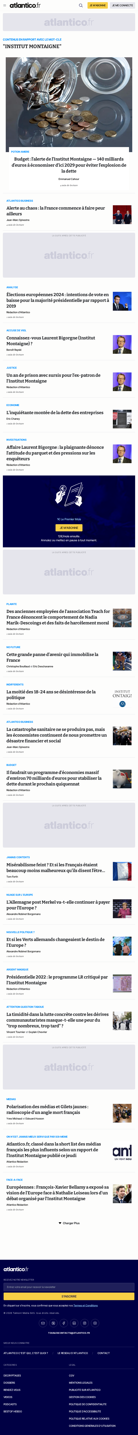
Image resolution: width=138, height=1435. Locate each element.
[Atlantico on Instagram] (84, 1323)
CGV (71, 1375)
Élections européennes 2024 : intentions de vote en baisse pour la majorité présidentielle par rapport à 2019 (57, 300)
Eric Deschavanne (43, 666)
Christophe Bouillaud (18, 666)
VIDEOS (8, 1397)
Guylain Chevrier (38, 1031)
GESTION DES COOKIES (82, 1397)
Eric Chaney (13, 418)
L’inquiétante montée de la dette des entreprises (55, 412)
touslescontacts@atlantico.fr (69, 1333)
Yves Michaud (14, 1118)
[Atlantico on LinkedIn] (74, 1323)
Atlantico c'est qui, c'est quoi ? (26, 1353)
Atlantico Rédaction (17, 1161)
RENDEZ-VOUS (12, 1389)
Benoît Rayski (13, 349)
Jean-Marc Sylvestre (17, 219)
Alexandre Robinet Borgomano (23, 913)
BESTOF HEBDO (13, 1411)
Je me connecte (122, 5)
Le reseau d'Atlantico (73, 1353)
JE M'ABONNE (98, 5)
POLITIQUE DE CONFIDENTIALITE (88, 1404)
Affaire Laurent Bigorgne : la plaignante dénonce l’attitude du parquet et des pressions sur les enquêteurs (55, 453)
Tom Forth (12, 876)
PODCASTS (10, 1404)
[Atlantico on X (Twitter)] (53, 1323)
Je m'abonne (69, 528)
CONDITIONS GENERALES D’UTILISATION (92, 1425)
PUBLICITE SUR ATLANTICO (84, 1389)
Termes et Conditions (85, 1305)
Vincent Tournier (15, 1031)
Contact (104, 1353)
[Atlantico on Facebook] (64, 1323)
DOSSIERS (9, 1382)
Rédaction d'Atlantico (18, 312)
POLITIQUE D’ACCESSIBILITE (85, 1411)
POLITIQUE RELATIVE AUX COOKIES (89, 1418)
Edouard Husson (35, 1118)
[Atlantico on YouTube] (95, 1323)
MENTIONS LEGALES (80, 1382)
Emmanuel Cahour (69, 178)
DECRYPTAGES (12, 1375)
